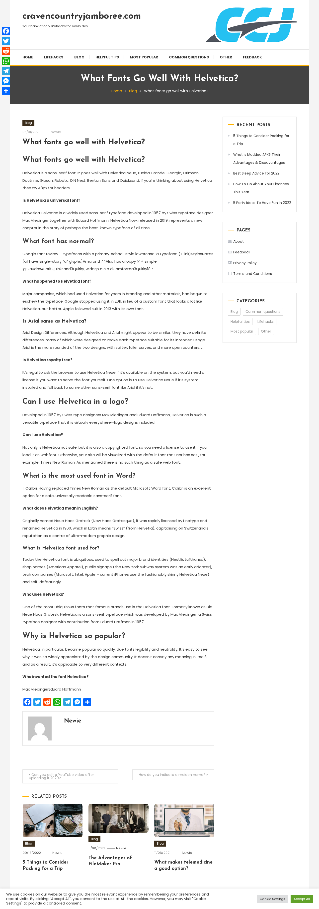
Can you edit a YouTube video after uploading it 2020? (61, 776)
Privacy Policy (245, 262)
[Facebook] (6, 31)
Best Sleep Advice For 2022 (256, 173)
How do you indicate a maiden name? (172, 774)
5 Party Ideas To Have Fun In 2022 (262, 202)
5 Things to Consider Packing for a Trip (261, 139)
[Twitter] (6, 41)
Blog (79, 57)
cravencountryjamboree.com (81, 16)
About (238, 241)
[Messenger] (6, 81)
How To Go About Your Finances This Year (261, 188)
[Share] (6, 91)
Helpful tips (107, 57)
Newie (56, 132)
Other (226, 57)
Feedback (252, 57)
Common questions (189, 57)
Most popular (144, 57)
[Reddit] (6, 51)
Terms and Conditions (252, 273)
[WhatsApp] (6, 61)
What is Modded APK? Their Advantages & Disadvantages (259, 158)
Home (27, 57)
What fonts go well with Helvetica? (83, 142)
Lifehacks (53, 57)
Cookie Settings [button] (272, 899)
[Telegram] (6, 71)
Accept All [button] (302, 899)
